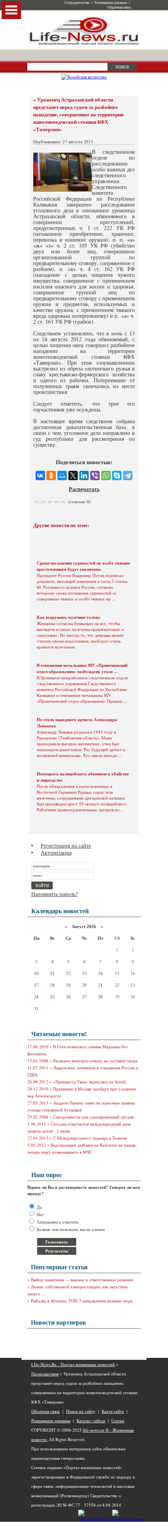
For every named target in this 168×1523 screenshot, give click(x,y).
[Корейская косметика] (84, 77)
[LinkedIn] (84, 475)
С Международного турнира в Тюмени (90, 1138)
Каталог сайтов (91, 1420)
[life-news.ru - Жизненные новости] (84, 44)
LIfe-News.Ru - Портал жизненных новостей (73, 1364)
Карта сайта (113, 1411)
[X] (73, 475)
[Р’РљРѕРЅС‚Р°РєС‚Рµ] (40, 475)
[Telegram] (127, 475)
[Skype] (117, 475)
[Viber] (95, 475)
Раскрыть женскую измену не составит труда (95, 1060)
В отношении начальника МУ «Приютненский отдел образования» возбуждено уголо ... (82, 668)
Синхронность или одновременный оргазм (93, 1117)
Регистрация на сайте (66, 845)
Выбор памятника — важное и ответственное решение (82, 1280)
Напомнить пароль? (54, 894)
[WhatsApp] (106, 475)
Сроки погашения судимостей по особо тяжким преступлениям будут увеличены (83, 566)
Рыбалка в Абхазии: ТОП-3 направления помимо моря (81, 1301)
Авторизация (56, 852)
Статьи (117, 1420)
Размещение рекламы (111, 2)
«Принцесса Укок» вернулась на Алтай (89, 1082)
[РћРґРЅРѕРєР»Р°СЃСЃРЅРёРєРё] (51, 475)
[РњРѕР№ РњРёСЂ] (62, 475)
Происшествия (45, 1374)
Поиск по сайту (80, 1411)
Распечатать (84, 489)
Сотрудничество (77, 2)
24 (36, 996)
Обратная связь (119, 7)
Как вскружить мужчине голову (68, 617)
